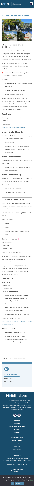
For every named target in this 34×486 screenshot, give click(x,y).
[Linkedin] (19, 415)
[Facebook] (15, 415)
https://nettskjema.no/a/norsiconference (13, 127)
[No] (31, 480)
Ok (12, 483)
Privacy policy (19, 483)
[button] (31, 3)
